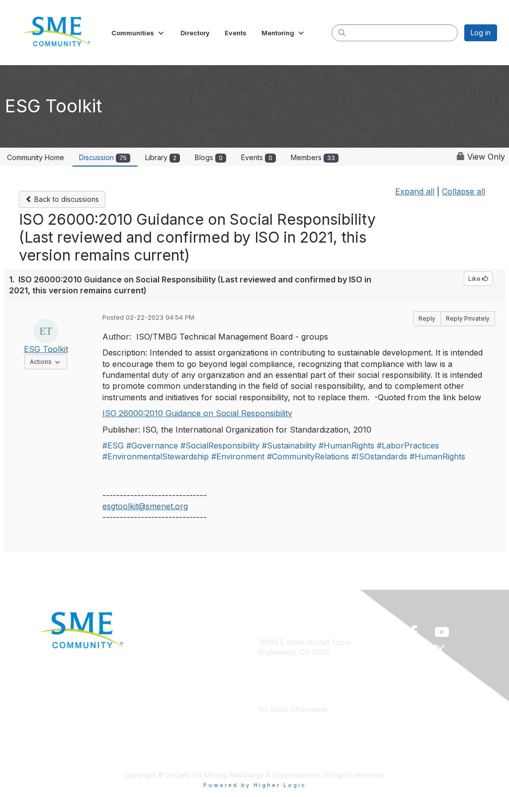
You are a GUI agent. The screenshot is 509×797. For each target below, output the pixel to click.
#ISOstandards (379, 456)
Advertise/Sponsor (175, 672)
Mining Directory (171, 701)
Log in (481, 32)
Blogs (209, 157)
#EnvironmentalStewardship (155, 456)
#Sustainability (289, 445)
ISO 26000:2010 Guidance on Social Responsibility (197, 413)
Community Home (35, 157)
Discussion (103, 157)
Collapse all (463, 191)
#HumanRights (346, 445)
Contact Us (162, 760)
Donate (157, 642)
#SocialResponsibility (219, 445)
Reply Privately (468, 318)
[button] (138, 32)
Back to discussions (65, 199)
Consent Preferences (180, 745)
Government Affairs (176, 686)
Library (160, 157)
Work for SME (167, 715)
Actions (48, 361)
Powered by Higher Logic (254, 785)
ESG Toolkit (46, 349)
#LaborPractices (408, 445)
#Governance (152, 445)
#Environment (237, 456)
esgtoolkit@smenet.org (145, 506)
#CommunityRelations (308, 456)
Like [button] (475, 278)
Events (256, 157)
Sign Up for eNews (176, 657)
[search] (342, 32)
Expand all (414, 191)
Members (313, 157)
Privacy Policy (168, 730)
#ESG (113, 445)
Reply (427, 318)
